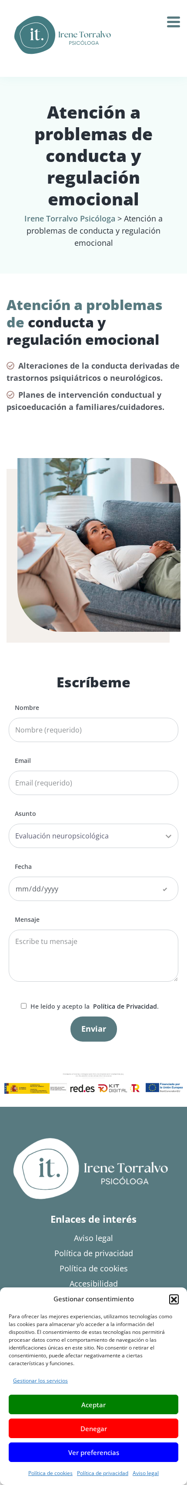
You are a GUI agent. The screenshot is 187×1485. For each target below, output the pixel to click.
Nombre (27, 708)
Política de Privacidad (124, 1006)
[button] (174, 1299)
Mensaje (27, 920)
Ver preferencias (93, 1452)
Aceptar (93, 1404)
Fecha (23, 867)
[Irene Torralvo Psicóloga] (62, 35)
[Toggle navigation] (177, 19)
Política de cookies (50, 1473)
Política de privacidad (102, 1473)
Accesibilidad (94, 1283)
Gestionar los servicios (40, 1380)
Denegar (93, 1428)
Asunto (25, 814)
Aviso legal (146, 1473)
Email (23, 761)
